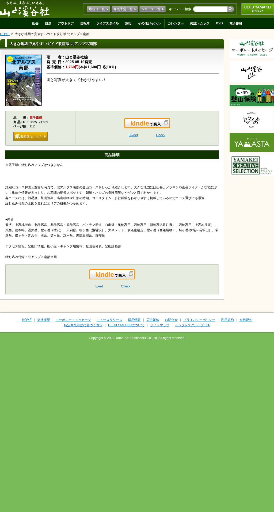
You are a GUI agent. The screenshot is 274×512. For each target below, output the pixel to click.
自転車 (85, 23)
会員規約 (245, 320)
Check (160, 135)
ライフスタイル (107, 23)
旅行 (128, 23)
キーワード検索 (180, 9)
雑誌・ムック (200, 23)
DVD (219, 23)
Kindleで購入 (169, 126)
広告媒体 (152, 320)
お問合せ (171, 320)
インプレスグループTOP (192, 325)
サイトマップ (159, 325)
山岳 (35, 23)
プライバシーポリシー (199, 320)
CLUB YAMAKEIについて (257, 9)
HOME (5, 34)
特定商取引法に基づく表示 (83, 325)
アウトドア (66, 23)
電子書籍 (235, 23)
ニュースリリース (109, 320)
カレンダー (176, 23)
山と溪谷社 (25, 9)
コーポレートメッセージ (73, 320)
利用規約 (227, 320)
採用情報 (134, 320)
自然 (48, 23)
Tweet (133, 135)
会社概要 (43, 320)
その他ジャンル (149, 23)
